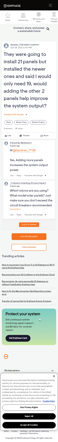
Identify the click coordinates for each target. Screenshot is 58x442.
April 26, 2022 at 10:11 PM (21, 48)
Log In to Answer (29, 225)
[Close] (53, 376)
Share (45, 136)
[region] (29, 402)
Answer (26, 136)
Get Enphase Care (18, 338)
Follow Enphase (29, 247)
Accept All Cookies (29, 425)
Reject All (29, 416)
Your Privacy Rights (29, 407)
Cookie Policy (49, 401)
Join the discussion (29, 237)
